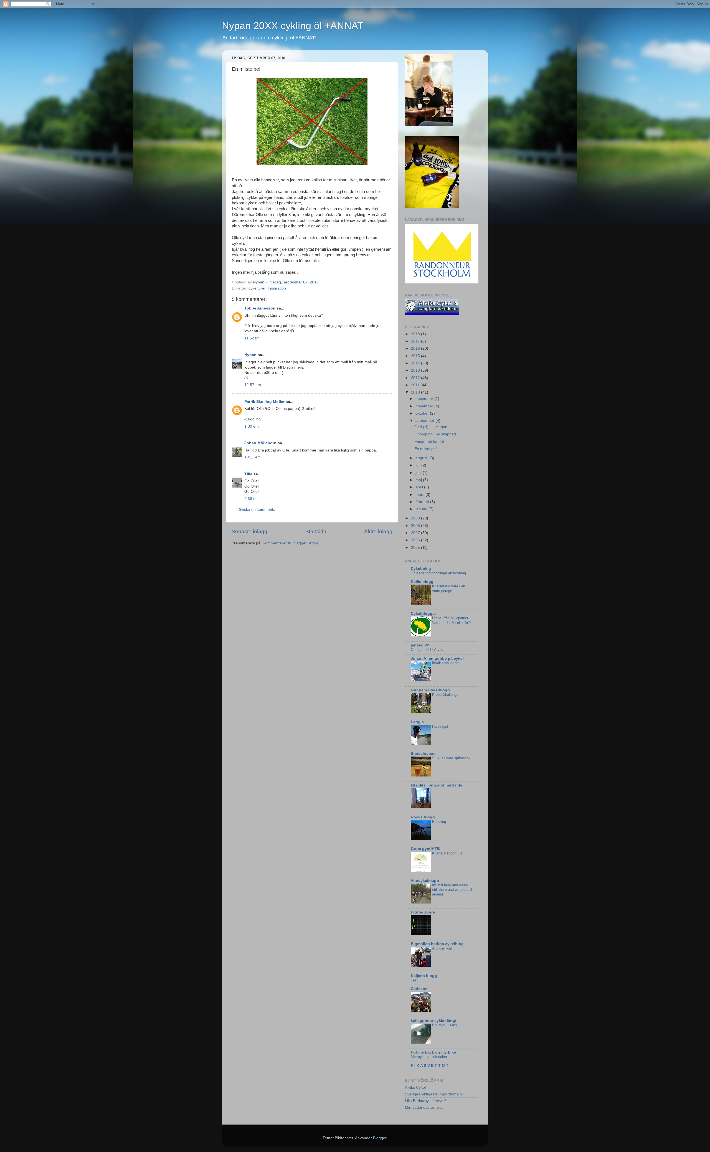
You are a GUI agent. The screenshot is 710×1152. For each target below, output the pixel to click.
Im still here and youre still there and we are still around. (452, 889)
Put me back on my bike (433, 1052)
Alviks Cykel (415, 1087)
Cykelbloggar (423, 613)
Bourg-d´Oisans (444, 1025)
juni (419, 473)
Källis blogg (422, 582)
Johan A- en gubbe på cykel (437, 658)
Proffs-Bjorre (423, 912)
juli (418, 465)
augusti (422, 458)
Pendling (439, 821)
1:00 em (251, 426)
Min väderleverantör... (424, 1107)
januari (421, 509)
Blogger (379, 1138)
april (419, 487)
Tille (248, 474)
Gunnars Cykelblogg (430, 690)
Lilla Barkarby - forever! (425, 1101)
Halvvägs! (440, 726)
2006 (416, 540)
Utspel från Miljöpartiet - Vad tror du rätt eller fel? (451, 620)
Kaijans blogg (424, 976)
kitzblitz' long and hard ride (436, 785)
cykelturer (256, 288)
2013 (416, 370)
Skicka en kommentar (258, 510)
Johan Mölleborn (260, 443)
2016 (416, 348)
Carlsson (419, 989)
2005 (416, 547)
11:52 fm (252, 338)
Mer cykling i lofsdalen (429, 1057)
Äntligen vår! (442, 948)
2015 (416, 356)
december (424, 399)
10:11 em (252, 457)
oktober (422, 413)
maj (419, 480)
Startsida (315, 531)
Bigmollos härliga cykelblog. (438, 944)
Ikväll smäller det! (446, 663)
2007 (416, 533)
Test (414, 980)
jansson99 (420, 645)
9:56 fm (251, 499)
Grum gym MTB (425, 849)
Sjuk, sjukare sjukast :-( (451, 758)
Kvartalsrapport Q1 (447, 853)
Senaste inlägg (249, 531)
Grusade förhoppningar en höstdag (438, 573)
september (425, 420)
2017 (416, 341)
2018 (416, 334)
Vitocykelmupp (425, 881)
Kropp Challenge (445, 694)
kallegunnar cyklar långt (434, 1021)
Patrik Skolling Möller (264, 402)
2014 (416, 363)
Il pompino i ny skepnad (435, 434)
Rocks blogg (423, 817)
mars (420, 495)
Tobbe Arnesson (259, 308)
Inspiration (277, 288)
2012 (416, 378)
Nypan (250, 355)
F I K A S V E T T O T (429, 1066)
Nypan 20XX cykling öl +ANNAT (292, 25)
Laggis (417, 722)
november (424, 406)
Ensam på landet (429, 442)
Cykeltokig (421, 569)
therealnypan (423, 754)
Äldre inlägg (378, 531)
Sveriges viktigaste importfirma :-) (434, 1094)
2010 (416, 392)
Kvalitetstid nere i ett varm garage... (448, 588)
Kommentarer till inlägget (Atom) (291, 543)
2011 (415, 385)
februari (422, 502)
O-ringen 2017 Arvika (427, 650)
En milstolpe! (425, 449)
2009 (416, 518)
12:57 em (252, 385)
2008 (416, 526)
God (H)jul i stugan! (431, 427)
